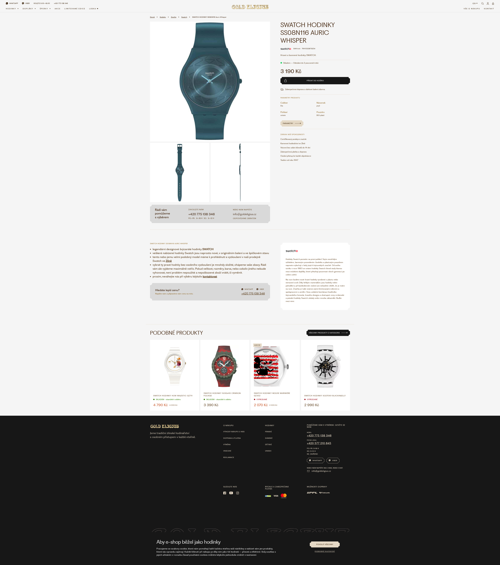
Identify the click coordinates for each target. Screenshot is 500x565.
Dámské (269, 438)
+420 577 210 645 (319, 443)
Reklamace (228, 457)
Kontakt (489, 9)
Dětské (268, 444)
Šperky (44, 9)
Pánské (268, 432)
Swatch (184, 17)
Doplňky (28, 9)
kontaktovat (210, 276)
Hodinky (11, 9)
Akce (58, 9)
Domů (152, 17)
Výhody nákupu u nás (234, 432)
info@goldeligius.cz (244, 214)
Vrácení (227, 451)
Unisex (268, 451)
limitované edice (74, 9)
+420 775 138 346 (201, 214)
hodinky (269, 425)
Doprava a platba (232, 438)
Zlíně (169, 260)
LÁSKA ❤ (94, 9)
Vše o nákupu (472, 9)
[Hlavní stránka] (250, 8)
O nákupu (228, 425)
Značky (173, 17)
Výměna (227, 444)
